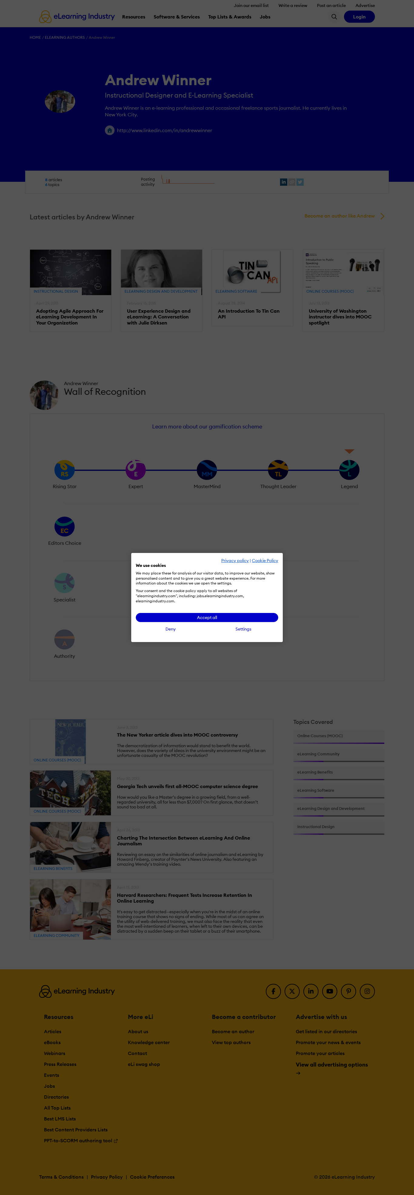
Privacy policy (235, 560)
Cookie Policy (265, 560)
